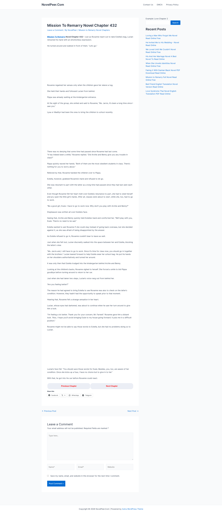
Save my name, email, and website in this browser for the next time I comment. (85, 476)
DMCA (159, 4)
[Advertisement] (90, 66)
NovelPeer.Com (53, 4)
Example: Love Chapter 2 (157, 18)
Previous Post (49, 411)
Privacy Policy (172, 4)
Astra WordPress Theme (132, 509)
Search (175, 23)
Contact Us (148, 4)
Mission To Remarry (56, 37)
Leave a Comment (55, 30)
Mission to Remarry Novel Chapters (94, 30)
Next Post (133, 411)
